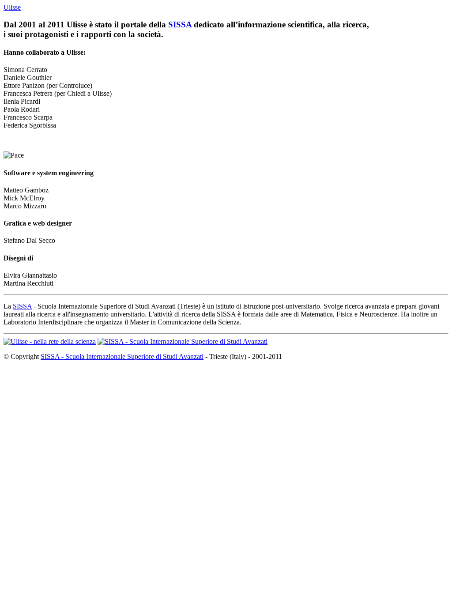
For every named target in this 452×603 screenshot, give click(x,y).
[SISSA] (182, 341)
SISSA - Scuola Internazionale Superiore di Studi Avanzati (122, 356)
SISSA (180, 24)
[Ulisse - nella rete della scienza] (50, 341)
